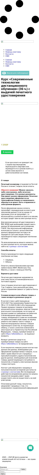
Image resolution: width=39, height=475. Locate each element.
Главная (8, 50)
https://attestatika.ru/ (14, 334)
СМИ (7, 56)
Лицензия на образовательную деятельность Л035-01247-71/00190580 (18, 448)
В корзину (7, 152)
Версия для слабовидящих (17, 73)
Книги (4, 435)
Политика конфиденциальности (15, 416)
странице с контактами (18, 246)
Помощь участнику (13, 52)
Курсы (4, 427)
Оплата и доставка (9, 408)
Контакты (9, 54)
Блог (4, 431)
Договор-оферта (9, 412)
